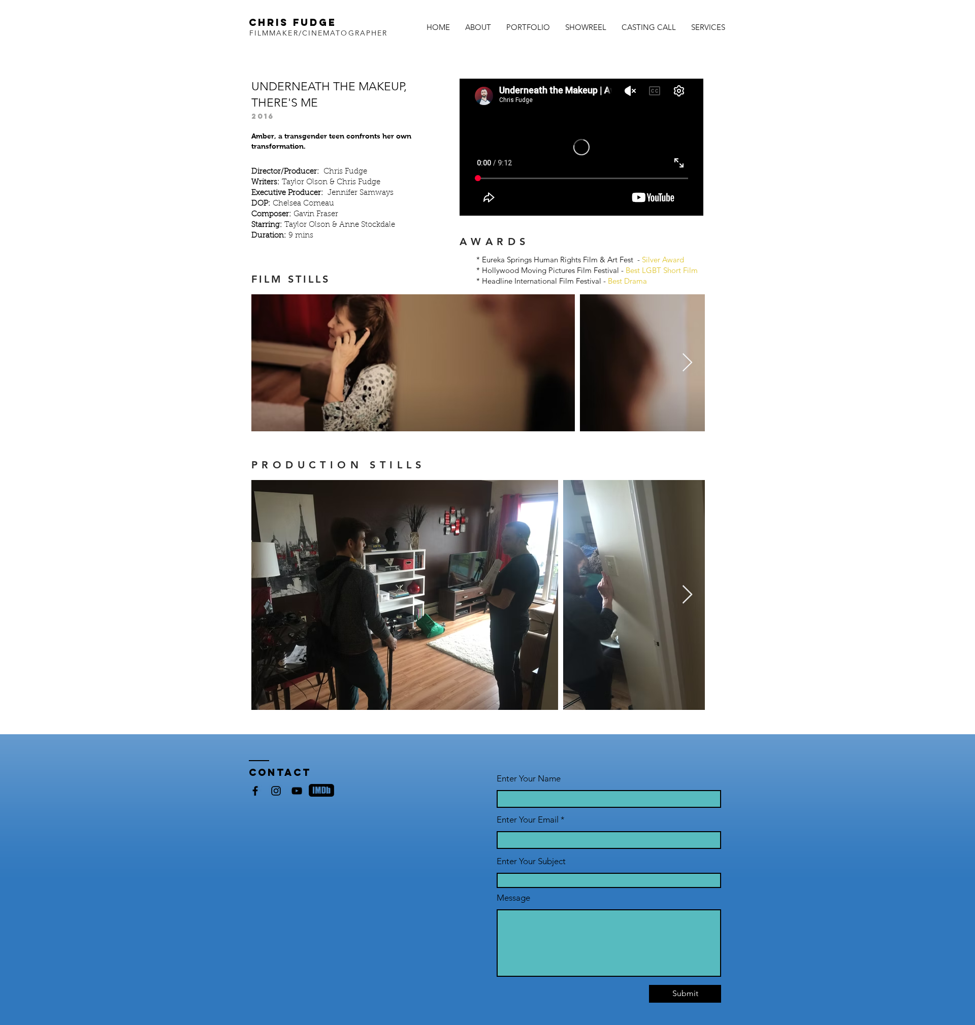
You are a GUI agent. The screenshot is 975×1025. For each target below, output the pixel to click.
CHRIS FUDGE (293, 22)
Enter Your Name (529, 778)
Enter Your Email (528, 819)
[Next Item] (687, 363)
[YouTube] (296, 790)
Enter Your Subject (531, 861)
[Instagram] (276, 790)
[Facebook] (255, 790)
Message (513, 898)
